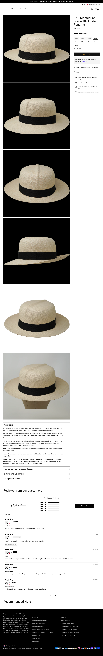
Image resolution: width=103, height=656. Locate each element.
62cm (76, 45)
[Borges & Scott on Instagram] (84, 4)
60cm (89, 42)
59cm (82, 42)
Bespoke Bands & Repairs (68, 635)
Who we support (36, 635)
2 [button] (50, 595)
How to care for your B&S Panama (70, 626)
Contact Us (35, 617)
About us (63, 617)
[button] (78, 33)
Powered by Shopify (7, 650)
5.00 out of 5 (23, 505)
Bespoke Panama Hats (38, 626)
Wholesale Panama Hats (38, 623)
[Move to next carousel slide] (98, 602)
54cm (76, 38)
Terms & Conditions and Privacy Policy (42, 632)
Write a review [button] (84, 506)
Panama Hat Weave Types (35, 463)
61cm (95, 42)
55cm (82, 38)
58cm (76, 42)
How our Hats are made (67, 623)
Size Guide (78, 48)
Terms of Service (36, 638)
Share (77, 72)
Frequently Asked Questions (39, 620)
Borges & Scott (14, 648)
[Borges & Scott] (4, 5)
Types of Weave (65, 620)
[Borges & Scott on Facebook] (82, 4)
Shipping (83, 67)
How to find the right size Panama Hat (71, 632)
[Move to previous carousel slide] (94, 602)
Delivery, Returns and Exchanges (40, 629)
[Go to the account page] (95, 9)
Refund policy (36, 641)
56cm (89, 38)
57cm (95, 38)
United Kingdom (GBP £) (93, 4)
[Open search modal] (92, 9)
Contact (87, 92)
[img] (9, 519)
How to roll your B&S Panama (69, 629)
